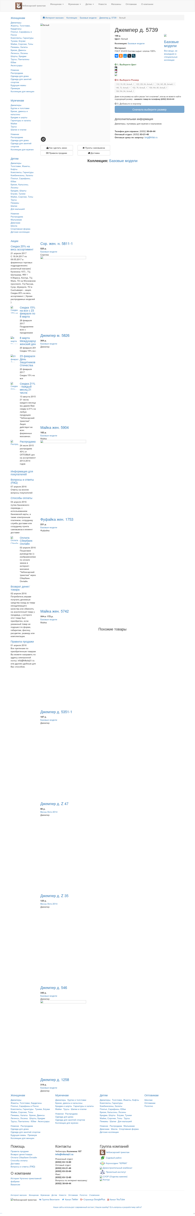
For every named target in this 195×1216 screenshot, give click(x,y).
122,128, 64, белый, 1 (145, 84)
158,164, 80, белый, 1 (158, 87)
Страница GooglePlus (94, 1199)
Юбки (13, 62)
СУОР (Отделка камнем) (115, 1176)
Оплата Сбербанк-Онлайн (26, 541)
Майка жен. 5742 (54, 611)
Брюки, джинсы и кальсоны (19, 113)
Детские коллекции (20, 231)
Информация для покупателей (22, 472)
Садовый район (114, 1157)
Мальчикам (16, 219)
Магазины (116, 4)
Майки (14, 123)
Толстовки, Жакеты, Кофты (125, 1099)
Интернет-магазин (54, 17)
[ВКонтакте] (116, 56)
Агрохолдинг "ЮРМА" (116, 1163)
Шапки (14, 205)
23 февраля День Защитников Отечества (27, 360)
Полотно (148, 1105)
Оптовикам (131, 4)
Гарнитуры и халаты (21, 120)
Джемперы (16, 22)
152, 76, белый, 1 (139, 87)
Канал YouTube (117, 1199)
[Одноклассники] (121, 56)
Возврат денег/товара (20, 587)
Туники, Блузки (18, 40)
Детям (88, 4)
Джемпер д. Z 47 (54, 803)
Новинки (15, 69)
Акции (14, 241)
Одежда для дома (20, 76)
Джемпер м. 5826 (54, 335)
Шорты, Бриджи (18, 56)
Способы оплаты (21, 498)
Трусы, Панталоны (20, 59)
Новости (102, 4)
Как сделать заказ (58, 147)
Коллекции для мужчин (22, 149)
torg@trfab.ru (151, 137)
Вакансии (15, 1184)
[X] (129, 56)
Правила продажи (22, 641)
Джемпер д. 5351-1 (56, 711)
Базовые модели (88, 17)
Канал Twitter (71, 1199)
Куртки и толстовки (20, 108)
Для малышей (18, 208)
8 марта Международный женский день (30, 341)
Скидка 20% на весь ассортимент (22, 247)
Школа (14, 225)
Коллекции (71, 17)
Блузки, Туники (18, 193)
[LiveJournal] (133, 56)
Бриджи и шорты (19, 117)
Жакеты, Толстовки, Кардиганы (20, 27)
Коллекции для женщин (22, 91)
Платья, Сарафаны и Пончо (25, 1105)
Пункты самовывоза (95, 147)
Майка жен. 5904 (54, 427)
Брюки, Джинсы (18, 50)
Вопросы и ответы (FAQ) (22, 480)
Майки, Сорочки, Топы (22, 43)
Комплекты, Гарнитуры (22, 37)
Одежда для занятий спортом (25, 1131)
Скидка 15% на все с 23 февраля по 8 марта (27, 311)
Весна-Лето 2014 (48, 811)
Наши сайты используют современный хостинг (73, 1207)
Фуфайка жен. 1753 (56, 519)
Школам (148, 1099)
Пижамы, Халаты (19, 46)
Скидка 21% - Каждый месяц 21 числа (27, 387)
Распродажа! (28, 441)
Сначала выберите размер (149, 109)
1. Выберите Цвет (126, 64)
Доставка (95, 152)
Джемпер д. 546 (53, 987)
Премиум (15, 88)
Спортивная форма (20, 228)
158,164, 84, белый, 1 (125, 91)
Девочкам (15, 222)
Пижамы (15, 202)
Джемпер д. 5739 (107, 17)
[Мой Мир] (125, 56)
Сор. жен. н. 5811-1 (56, 243)
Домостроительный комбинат (117, 1167)
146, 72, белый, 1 (123, 87)
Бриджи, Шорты (18, 190)
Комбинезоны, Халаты (22, 175)
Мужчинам (73, 4)
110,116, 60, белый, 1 (125, 84)
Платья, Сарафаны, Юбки (113, 1109)
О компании (147, 4)
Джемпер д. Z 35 (54, 895)
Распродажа (17, 72)
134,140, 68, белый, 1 (165, 84)
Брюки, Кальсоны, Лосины (113, 1112)
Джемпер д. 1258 (54, 1079)
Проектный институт (116, 1171)
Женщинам (56, 4)
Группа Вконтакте (51, 1199)
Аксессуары (16, 65)
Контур (106, 1179)
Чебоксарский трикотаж (117, 1152)
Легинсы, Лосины (19, 53)
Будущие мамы (18, 85)
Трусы (14, 126)
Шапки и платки (18, 129)
